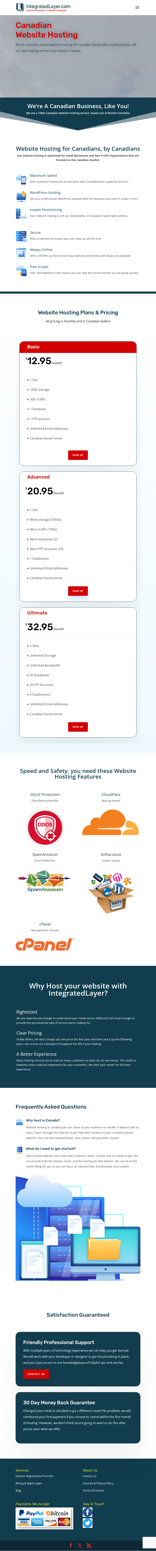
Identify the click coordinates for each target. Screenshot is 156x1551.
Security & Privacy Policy (98, 1483)
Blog (18, 1490)
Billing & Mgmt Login (29, 1483)
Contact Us (36, 1374)
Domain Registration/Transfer (34, 1476)
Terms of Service (93, 1490)
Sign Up (78, 455)
